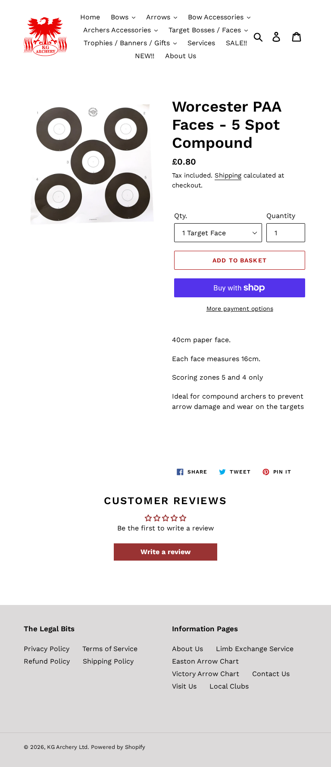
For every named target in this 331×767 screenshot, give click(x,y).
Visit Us (184, 686)
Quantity (280, 216)
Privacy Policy (46, 649)
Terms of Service (109, 649)
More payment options (239, 308)
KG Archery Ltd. (68, 747)
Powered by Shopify (118, 747)
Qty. (180, 216)
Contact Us (271, 674)
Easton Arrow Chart (205, 661)
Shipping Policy (108, 661)
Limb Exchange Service (255, 649)
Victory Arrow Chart (205, 674)
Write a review (165, 552)
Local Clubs (229, 686)
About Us (187, 649)
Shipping (228, 175)
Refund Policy (47, 661)
